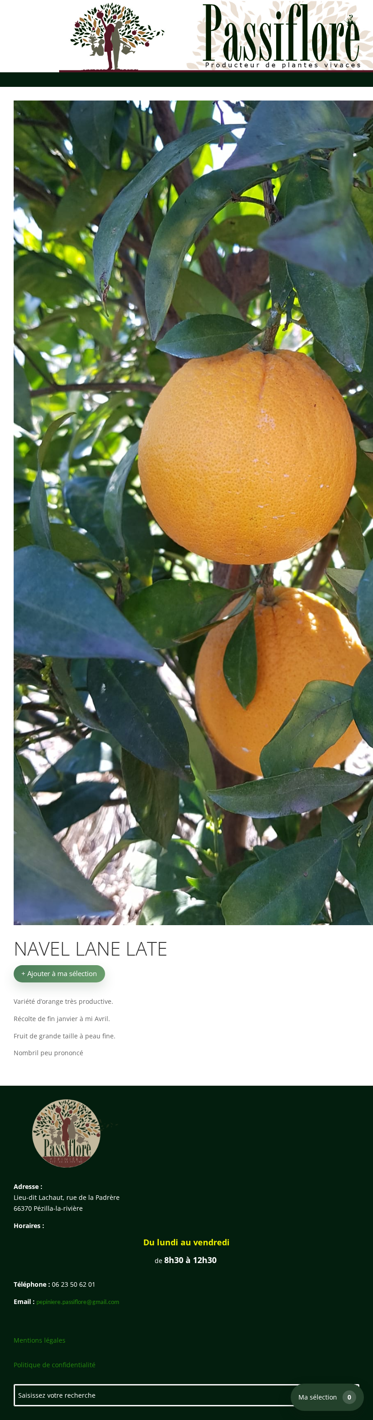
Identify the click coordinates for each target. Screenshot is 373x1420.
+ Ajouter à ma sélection (59, 973)
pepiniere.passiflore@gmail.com (77, 1302)
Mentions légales (40, 1340)
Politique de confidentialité (55, 1364)
